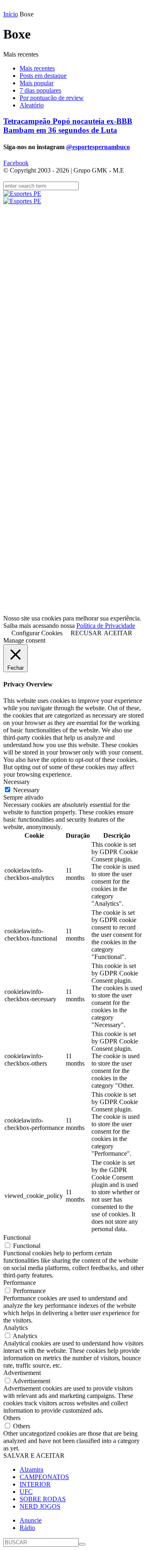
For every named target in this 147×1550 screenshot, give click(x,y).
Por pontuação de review (52, 97)
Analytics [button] (15, 1327)
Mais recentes (37, 68)
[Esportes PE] (73, 197)
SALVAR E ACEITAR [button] (34, 1455)
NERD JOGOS (40, 1506)
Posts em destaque (43, 75)
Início (10, 14)
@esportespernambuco (98, 146)
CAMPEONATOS (44, 1476)
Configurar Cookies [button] (36, 633)
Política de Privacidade (105, 625)
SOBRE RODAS (43, 1498)
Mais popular (36, 83)
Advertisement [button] (22, 1372)
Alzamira (31, 1469)
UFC (26, 1491)
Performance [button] (19, 1282)
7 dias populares (40, 90)
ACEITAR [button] (118, 633)
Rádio (27, 1527)
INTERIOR (35, 1484)
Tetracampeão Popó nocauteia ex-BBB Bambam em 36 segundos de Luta (67, 125)
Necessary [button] (16, 781)
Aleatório (32, 105)
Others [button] (11, 1417)
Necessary (26, 789)
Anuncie (31, 1520)
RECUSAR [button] (86, 633)
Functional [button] (17, 1237)
